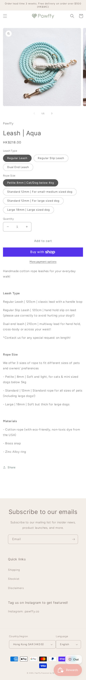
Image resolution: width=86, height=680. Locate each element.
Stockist (13, 579)
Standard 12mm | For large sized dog (33, 200)
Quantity (8, 218)
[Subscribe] (73, 539)
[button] (5, 16)
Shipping (14, 570)
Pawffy (38, 673)
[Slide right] (51, 113)
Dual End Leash (18, 167)
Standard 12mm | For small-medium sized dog (39, 191)
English (64, 644)
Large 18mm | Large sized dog (28, 209)
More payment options (43, 261)
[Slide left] (34, 113)
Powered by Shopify (50, 673)
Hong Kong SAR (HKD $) (28, 644)
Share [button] (12, 467)
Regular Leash (17, 158)
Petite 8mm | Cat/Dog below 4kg (30, 182)
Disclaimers (16, 588)
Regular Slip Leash (51, 158)
